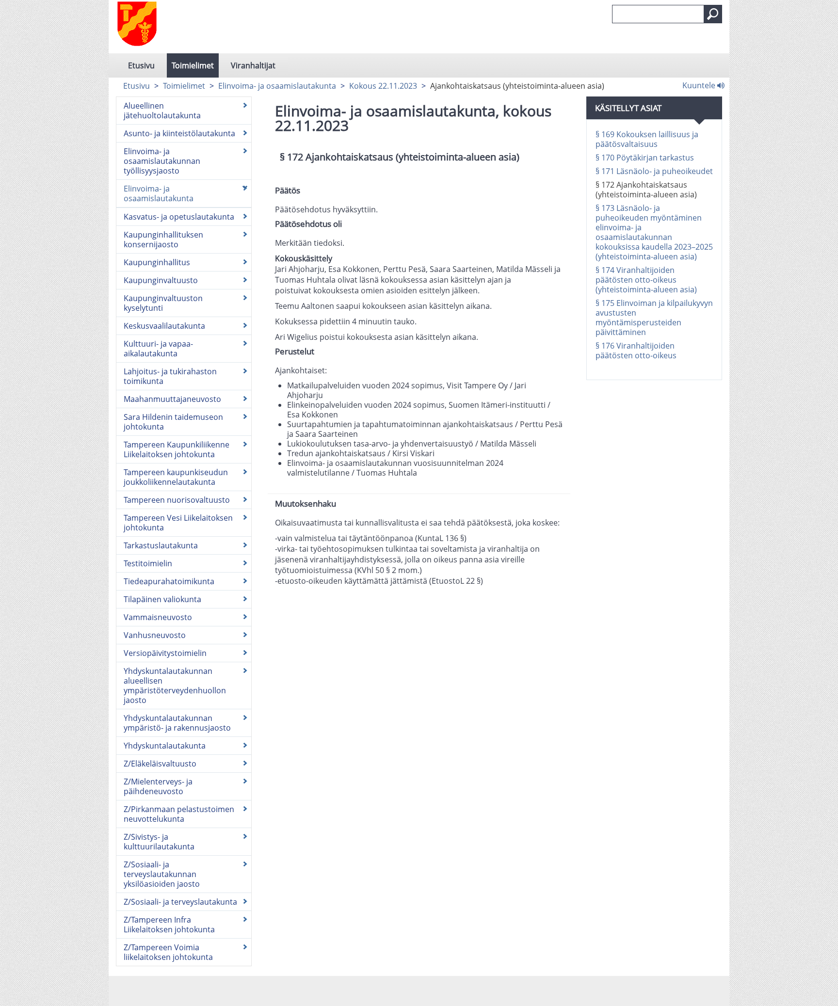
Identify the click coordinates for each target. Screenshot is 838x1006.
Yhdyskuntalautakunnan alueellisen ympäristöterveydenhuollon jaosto (175, 685)
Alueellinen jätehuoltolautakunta (162, 110)
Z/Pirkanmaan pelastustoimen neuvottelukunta (179, 814)
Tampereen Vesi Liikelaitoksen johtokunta (178, 522)
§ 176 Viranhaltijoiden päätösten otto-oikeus (636, 350)
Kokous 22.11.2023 (383, 85)
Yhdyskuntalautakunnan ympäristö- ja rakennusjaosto (177, 723)
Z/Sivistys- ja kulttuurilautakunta (159, 841)
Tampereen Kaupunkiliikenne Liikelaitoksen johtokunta (176, 449)
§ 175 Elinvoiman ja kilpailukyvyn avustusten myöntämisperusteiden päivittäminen (654, 317)
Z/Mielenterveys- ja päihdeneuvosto (158, 786)
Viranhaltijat (253, 65)
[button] (713, 14)
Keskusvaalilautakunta (164, 325)
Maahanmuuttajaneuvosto (172, 399)
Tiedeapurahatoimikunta (169, 581)
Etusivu (141, 65)
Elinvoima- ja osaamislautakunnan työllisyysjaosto (162, 161)
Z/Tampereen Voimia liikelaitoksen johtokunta (168, 952)
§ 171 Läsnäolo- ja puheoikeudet (654, 171)
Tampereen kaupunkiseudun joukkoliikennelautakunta (176, 477)
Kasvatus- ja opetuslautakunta (179, 216)
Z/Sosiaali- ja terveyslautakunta (180, 901)
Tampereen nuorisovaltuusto (177, 500)
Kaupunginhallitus (157, 262)
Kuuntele (699, 84)
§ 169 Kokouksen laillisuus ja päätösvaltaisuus (647, 139)
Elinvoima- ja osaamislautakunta (277, 85)
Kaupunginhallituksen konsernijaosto (163, 239)
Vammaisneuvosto (158, 617)
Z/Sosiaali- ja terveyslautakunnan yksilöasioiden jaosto (162, 874)
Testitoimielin (148, 563)
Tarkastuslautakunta (161, 545)
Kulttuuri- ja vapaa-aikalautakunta (158, 348)
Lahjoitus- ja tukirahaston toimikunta (170, 376)
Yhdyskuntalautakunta (165, 745)
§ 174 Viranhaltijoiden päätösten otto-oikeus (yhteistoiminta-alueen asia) (646, 279)
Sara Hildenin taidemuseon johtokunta (173, 422)
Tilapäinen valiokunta (162, 599)
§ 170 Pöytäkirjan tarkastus (645, 157)
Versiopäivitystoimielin (165, 653)
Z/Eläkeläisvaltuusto (160, 763)
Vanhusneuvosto (155, 635)
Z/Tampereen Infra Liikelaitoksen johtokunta (169, 924)
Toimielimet (193, 65)
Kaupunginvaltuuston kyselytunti (163, 303)
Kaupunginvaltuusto (161, 280)
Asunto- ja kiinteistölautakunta (179, 133)
